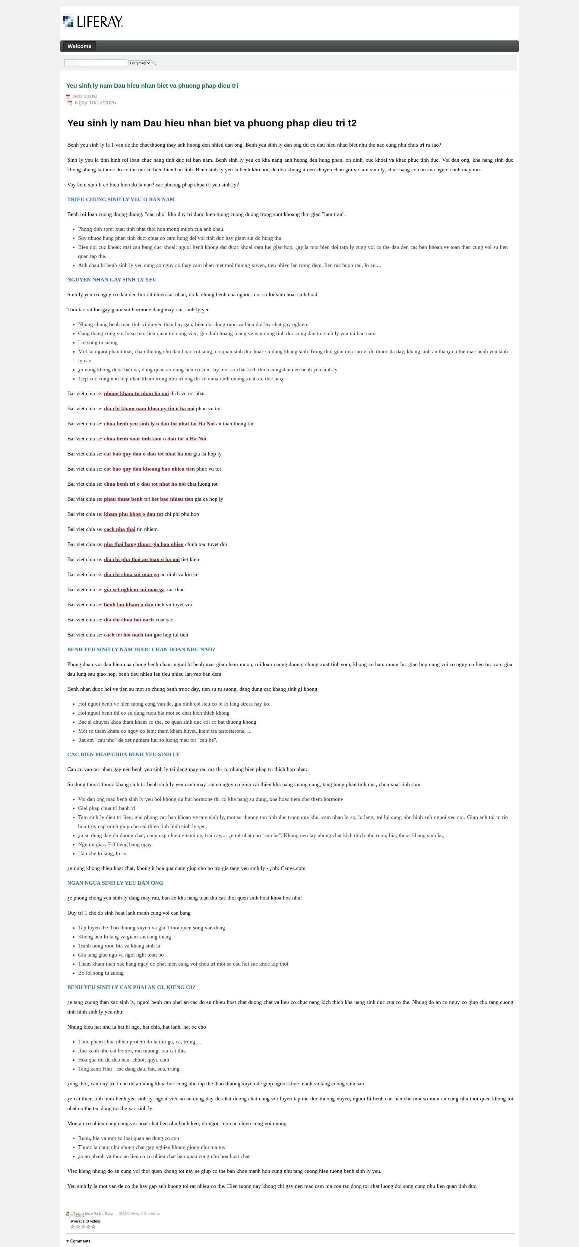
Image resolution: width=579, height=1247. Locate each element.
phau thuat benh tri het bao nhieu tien (148, 499)
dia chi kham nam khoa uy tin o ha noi (149, 408)
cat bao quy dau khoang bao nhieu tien (149, 469)
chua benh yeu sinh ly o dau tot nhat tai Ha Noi (159, 423)
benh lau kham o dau (128, 604)
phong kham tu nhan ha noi (136, 393)
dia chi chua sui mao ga (131, 574)
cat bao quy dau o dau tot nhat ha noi (148, 454)
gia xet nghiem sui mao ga (134, 589)
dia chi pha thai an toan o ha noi (142, 559)
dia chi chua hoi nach (129, 620)
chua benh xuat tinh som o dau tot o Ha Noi (155, 439)
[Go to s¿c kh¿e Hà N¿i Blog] (91, 23)
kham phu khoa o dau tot (133, 514)
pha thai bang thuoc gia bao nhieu (144, 544)
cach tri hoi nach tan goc (133, 635)
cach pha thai (119, 529)
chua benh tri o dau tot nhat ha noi (145, 484)
